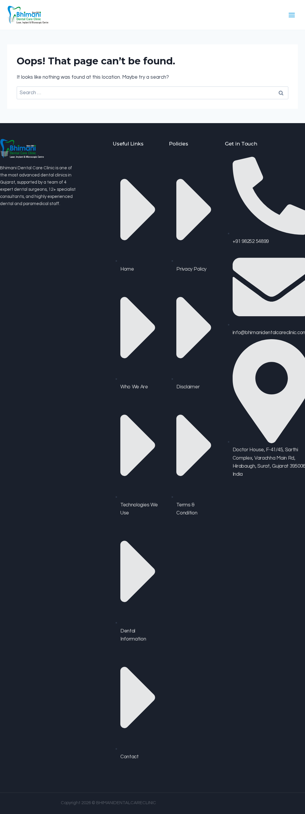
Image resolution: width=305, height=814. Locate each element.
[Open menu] (291, 15)
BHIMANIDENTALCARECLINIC (126, 803)
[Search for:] (152, 92)
